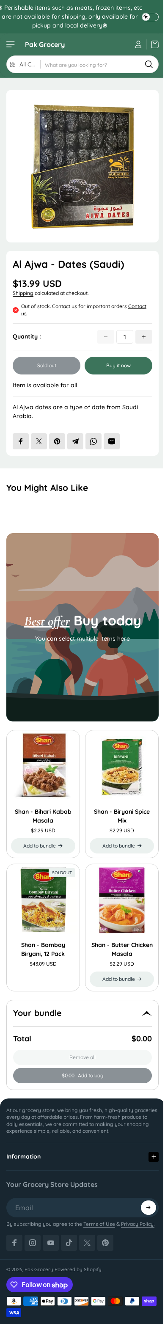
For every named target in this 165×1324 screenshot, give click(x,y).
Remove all (82, 1057)
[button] (144, 1199)
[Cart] (153, 44)
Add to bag (83, 1075)
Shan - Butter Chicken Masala (122, 949)
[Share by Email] (112, 441)
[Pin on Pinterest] (57, 441)
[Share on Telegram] (75, 441)
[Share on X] (39, 441)
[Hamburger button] (11, 44)
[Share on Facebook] (21, 441)
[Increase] (143, 337)
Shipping (23, 293)
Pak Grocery (45, 44)
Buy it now (118, 365)
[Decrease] (105, 337)
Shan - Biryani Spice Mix (122, 816)
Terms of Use (99, 1215)
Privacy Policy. (137, 1215)
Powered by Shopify (78, 1261)
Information (23, 1148)
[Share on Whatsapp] (93, 441)
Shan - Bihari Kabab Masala (43, 816)
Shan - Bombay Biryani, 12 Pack (43, 949)
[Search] (149, 64)
